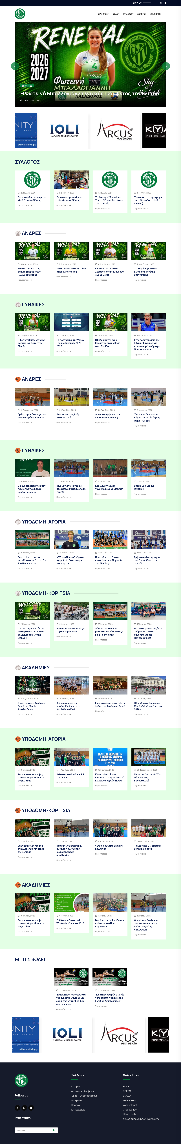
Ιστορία (75, 1086)
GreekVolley (130, 1109)
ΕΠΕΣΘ (127, 1091)
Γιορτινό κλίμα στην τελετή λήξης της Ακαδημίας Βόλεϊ (110, 705)
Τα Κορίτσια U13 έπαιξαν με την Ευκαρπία (147, 847)
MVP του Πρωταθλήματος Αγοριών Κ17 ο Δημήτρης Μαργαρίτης (70, 560)
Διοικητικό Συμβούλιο (83, 1091)
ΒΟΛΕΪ (115, 14)
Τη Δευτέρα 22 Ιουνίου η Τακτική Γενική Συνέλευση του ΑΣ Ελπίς (109, 200)
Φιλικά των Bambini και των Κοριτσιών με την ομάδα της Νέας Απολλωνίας (69, 850)
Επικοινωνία (78, 1109)
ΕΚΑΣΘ (127, 1095)
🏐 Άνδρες (26, 79)
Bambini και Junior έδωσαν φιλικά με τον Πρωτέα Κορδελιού (109, 923)
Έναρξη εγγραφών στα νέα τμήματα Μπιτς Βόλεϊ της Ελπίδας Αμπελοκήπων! (109, 998)
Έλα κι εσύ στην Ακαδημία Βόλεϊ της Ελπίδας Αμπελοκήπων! (31, 706)
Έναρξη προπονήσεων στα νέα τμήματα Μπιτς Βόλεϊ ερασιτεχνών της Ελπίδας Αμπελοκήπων (71, 999)
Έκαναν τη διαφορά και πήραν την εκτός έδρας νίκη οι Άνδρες (147, 417)
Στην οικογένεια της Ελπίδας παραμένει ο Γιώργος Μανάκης (82, 90)
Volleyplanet (130, 1105)
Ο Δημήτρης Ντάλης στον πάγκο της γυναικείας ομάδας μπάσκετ (31, 489)
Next (166, 66)
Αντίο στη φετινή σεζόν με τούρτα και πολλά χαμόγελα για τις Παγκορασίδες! (148, 633)
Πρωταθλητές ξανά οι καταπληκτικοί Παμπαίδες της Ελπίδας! (109, 560)
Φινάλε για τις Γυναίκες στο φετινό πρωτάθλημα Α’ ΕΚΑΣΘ (71, 489)
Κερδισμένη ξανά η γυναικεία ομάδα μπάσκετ (109, 487)
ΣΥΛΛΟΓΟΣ (103, 14)
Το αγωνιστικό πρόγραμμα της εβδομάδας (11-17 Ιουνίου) (148, 200)
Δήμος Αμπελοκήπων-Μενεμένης (141, 1118)
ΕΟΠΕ (126, 1086)
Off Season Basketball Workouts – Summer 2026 (70, 922)
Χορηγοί (76, 1105)
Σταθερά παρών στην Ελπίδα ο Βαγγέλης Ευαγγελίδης (146, 271)
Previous (15, 66)
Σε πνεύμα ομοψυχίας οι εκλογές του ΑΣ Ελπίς (69, 199)
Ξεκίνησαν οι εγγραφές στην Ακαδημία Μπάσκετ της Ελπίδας (31, 777)
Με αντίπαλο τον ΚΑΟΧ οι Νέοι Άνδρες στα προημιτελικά (147, 777)
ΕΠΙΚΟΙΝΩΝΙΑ (155, 14)
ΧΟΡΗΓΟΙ (141, 14)
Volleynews (129, 1100)
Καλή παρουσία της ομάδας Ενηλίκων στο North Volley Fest (68, 706)
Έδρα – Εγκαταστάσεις (84, 1095)
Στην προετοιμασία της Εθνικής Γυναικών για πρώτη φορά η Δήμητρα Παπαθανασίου (147, 344)
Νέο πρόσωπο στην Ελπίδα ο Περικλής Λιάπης (71, 270)
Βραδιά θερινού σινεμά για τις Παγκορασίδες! (70, 630)
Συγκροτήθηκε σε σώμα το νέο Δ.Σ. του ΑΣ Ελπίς (32, 199)
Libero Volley (130, 1114)
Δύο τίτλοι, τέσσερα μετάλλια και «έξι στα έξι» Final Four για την (32, 560)
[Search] (54, 1130)
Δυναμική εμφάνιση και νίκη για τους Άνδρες (107, 416)
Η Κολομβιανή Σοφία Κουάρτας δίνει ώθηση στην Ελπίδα (107, 343)
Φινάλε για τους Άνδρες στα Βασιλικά (69, 416)
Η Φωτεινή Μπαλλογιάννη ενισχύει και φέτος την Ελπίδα (31, 343)
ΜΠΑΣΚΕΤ (127, 14)
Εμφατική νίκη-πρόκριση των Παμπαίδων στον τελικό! (147, 560)
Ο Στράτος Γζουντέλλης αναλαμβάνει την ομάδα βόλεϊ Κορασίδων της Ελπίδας (31, 633)
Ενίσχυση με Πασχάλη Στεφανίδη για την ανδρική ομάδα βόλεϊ (109, 271)
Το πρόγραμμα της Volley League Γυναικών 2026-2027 (70, 343)
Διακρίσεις (77, 1100)
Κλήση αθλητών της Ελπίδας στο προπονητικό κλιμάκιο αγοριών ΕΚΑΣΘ (109, 777)
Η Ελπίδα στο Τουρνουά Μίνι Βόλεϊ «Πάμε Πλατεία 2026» (148, 706)
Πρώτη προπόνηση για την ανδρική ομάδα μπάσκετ (32, 416)
